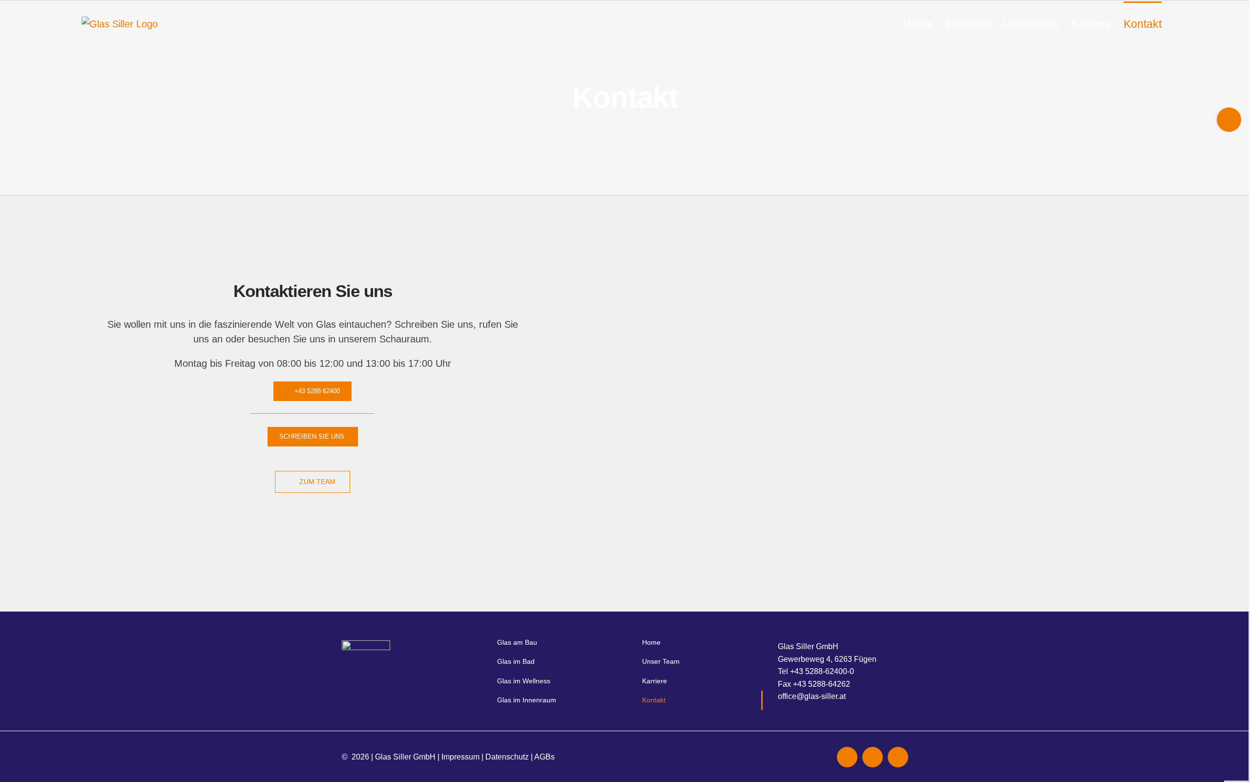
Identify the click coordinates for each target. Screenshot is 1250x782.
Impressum (460, 757)
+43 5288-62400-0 (822, 671)
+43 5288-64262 (821, 684)
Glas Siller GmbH (405, 757)
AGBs (544, 757)
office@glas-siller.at (812, 696)
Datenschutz (507, 757)
